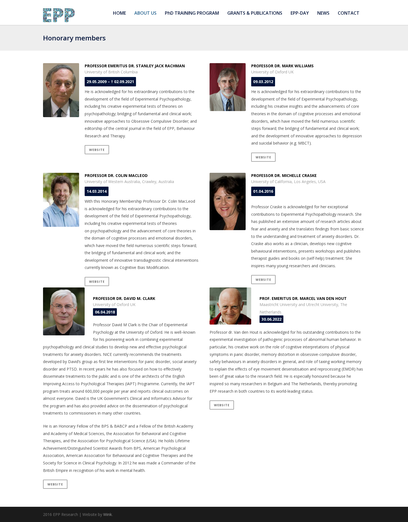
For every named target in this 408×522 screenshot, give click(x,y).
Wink (107, 514)
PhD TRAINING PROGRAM (192, 13)
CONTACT (348, 13)
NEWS (323, 13)
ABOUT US (145, 13)
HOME (119, 13)
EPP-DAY (300, 13)
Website (97, 150)
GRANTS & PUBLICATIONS (254, 13)
